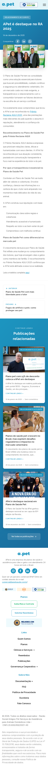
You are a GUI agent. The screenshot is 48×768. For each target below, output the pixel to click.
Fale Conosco (24, 703)
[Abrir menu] (44, 5)
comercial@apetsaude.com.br (14, 582)
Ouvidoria (24, 698)
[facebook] (20, 571)
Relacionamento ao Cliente (17, 17)
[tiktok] (35, 571)
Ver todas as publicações (22, 536)
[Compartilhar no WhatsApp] (30, 41)
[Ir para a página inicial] (8, 5)
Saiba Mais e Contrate (24, 604)
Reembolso (24, 655)
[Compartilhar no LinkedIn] (24, 41)
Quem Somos (24, 639)
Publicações (24, 661)
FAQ (24, 687)
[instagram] (13, 571)
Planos (24, 644)
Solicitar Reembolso (24, 613)
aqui (27, 272)
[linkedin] (27, 571)
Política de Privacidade (24, 692)
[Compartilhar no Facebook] (17, 41)
